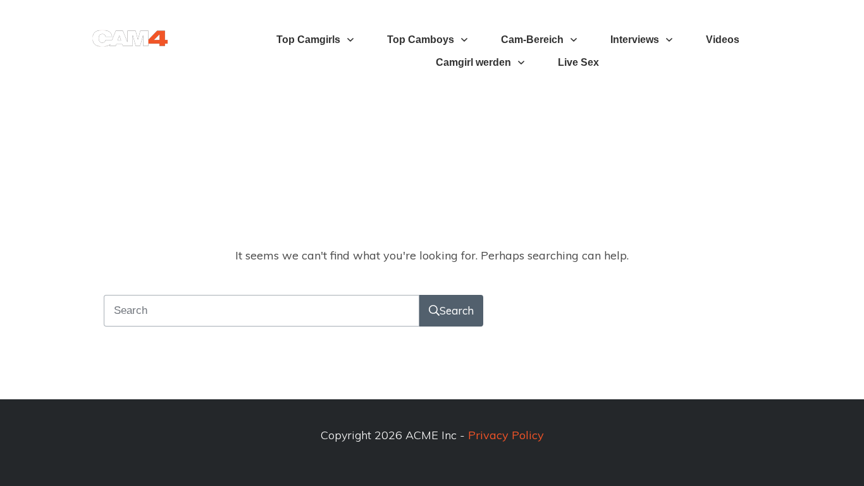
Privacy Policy (506, 435)
